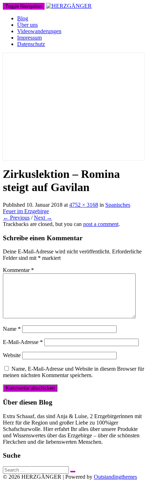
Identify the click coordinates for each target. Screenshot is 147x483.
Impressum (29, 38)
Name (12, 329)
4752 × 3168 (83, 205)
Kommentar (18, 270)
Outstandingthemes (115, 477)
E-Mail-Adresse (23, 342)
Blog (22, 18)
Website (12, 355)
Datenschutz (31, 44)
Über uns (27, 25)
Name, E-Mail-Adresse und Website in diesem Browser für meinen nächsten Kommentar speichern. (73, 372)
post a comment (100, 224)
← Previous (16, 218)
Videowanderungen (39, 31)
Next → (43, 218)
